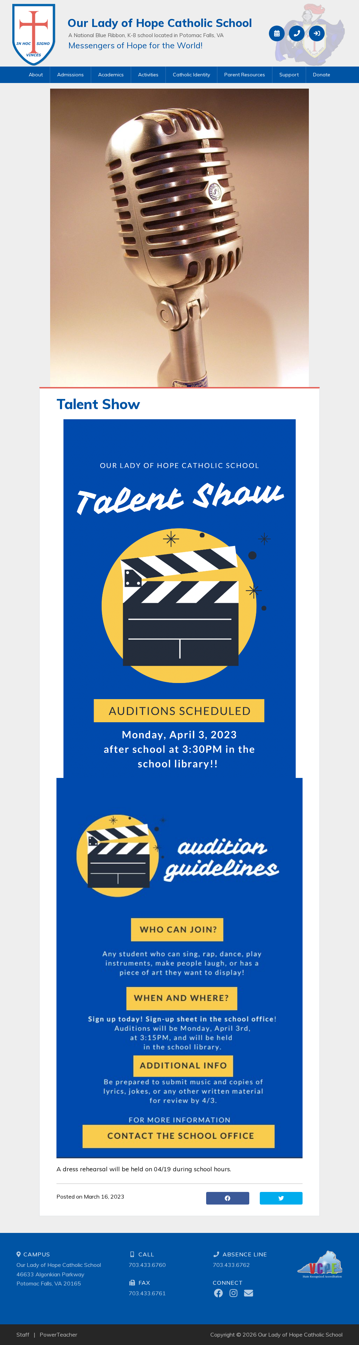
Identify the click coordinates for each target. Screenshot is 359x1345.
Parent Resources (244, 74)
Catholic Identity (191, 74)
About (36, 74)
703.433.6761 (147, 1293)
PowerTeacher (58, 1334)
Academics (111, 74)
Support (289, 74)
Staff (22, 1334)
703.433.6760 (147, 1264)
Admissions (70, 74)
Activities (148, 74)
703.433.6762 (231, 1264)
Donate (321, 74)
